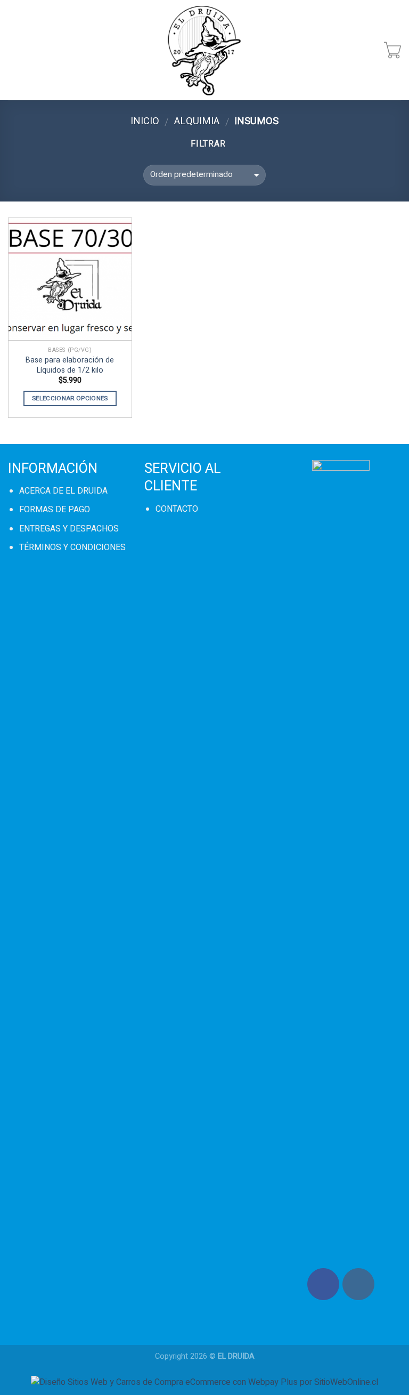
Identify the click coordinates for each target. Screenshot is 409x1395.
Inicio (144, 121)
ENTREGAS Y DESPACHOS (69, 528)
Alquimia (196, 121)
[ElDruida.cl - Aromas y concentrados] (204, 50)
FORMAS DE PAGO (54, 509)
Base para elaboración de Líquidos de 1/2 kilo (70, 365)
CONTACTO (177, 509)
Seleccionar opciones (70, 398)
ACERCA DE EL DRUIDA (63, 491)
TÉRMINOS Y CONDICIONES (72, 547)
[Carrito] (392, 50)
